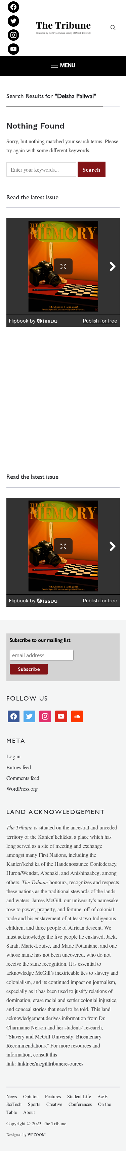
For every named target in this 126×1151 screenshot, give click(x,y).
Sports (34, 1104)
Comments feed (22, 777)
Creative (54, 1104)
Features (53, 1096)
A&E (102, 1096)
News (11, 1096)
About (29, 1112)
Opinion (31, 1096)
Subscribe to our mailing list (40, 640)
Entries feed (18, 767)
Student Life (79, 1096)
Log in (13, 756)
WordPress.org (22, 788)
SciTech (14, 1104)
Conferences (80, 1104)
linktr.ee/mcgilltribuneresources (50, 1063)
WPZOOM (37, 1134)
